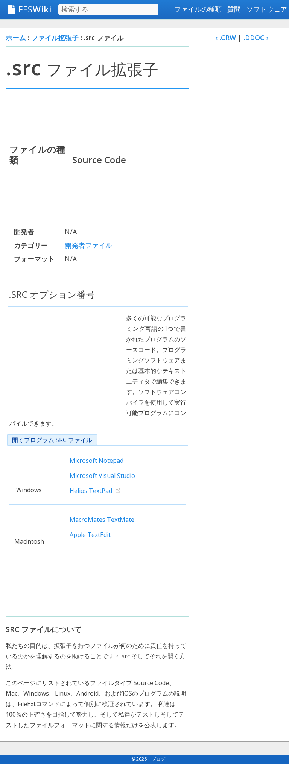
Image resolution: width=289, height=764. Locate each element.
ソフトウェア (266, 9)
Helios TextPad (91, 491)
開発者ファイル (88, 245)
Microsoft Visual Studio (102, 475)
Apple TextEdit (90, 535)
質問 (234, 9)
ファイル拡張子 (55, 37)
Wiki (35, 9)
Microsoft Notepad (96, 460)
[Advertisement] (97, 116)
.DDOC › (256, 37)
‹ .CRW (225, 37)
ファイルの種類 (198, 9)
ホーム (16, 37)
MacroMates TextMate (102, 519)
